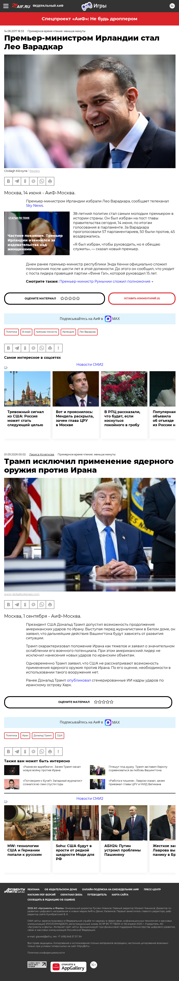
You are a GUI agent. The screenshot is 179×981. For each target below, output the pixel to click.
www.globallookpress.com (22, 594)
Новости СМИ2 (89, 364)
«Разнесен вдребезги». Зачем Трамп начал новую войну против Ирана (52, 768)
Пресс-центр (152, 889)
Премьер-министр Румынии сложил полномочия (104, 281)
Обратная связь (71, 894)
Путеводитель (97, 894)
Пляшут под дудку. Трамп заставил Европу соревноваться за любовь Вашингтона (138, 768)
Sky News (34, 205)
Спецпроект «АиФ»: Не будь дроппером (89, 18)
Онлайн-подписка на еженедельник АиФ (110, 889)
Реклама (34, 889)
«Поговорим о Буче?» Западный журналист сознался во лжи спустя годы (52, 782)
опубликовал (79, 680)
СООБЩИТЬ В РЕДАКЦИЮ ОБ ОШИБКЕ (51, 899)
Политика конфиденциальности (46, 952)
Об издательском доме (61, 889)
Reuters (34, 171)
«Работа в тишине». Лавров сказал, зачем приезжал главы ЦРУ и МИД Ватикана (137, 782)
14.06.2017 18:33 (14, 31)
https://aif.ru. (83, 946)
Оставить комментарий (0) (142, 298)
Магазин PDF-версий (41, 894)
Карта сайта (120, 894)
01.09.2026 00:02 (15, 454)
